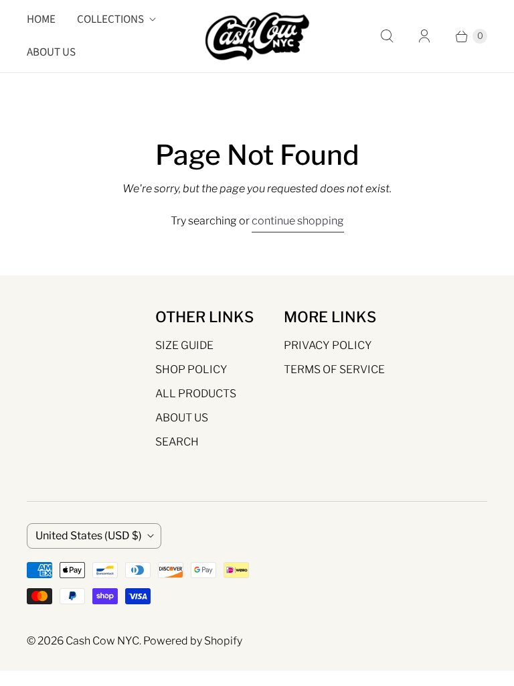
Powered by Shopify (192, 640)
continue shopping (298, 220)
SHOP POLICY (191, 369)
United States (88, 535)
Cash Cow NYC (102, 640)
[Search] (387, 36)
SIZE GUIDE (184, 345)
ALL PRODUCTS (195, 393)
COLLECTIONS (110, 19)
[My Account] (424, 36)
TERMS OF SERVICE (334, 369)
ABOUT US (51, 52)
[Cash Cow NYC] (257, 36)
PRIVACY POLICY (328, 345)
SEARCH (177, 441)
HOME (41, 19)
